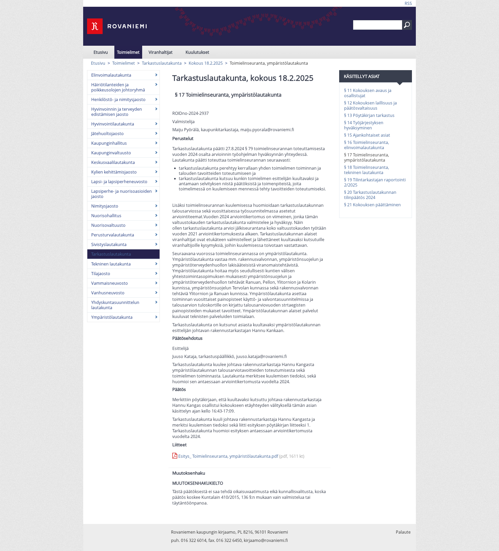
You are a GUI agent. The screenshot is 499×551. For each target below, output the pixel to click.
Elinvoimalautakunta (111, 75)
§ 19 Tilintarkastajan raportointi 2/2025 (375, 182)
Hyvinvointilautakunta (112, 124)
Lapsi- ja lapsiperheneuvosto (119, 181)
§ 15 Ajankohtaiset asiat (367, 135)
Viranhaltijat (161, 52)
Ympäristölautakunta (112, 317)
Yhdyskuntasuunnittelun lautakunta (115, 305)
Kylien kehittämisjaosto (114, 172)
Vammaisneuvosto (109, 283)
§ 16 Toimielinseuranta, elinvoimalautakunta (366, 145)
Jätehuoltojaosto (107, 133)
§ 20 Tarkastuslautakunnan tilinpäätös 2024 (370, 195)
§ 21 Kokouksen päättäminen (372, 204)
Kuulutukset (197, 52)
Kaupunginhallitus (109, 143)
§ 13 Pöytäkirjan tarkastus (369, 115)
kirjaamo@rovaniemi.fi (266, 540)
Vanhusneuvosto (107, 293)
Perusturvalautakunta (112, 235)
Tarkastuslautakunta (162, 63)
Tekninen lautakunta (111, 264)
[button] (407, 25)
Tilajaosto (100, 273)
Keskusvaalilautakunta (113, 162)
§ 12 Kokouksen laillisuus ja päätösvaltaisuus (370, 105)
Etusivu (101, 52)
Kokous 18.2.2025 (206, 63)
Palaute (403, 532)
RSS (408, 3)
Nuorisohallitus (106, 215)
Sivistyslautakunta (109, 244)
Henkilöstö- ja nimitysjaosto (118, 99)
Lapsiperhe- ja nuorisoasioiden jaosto (121, 193)
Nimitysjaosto (104, 206)
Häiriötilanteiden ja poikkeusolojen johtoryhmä (118, 87)
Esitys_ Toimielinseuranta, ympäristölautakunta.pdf (240, 456)
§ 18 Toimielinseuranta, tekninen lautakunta (366, 170)
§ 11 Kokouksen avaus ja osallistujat (367, 93)
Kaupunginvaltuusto (111, 153)
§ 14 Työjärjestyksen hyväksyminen (363, 125)
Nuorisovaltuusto (108, 225)
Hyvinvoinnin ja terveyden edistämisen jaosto (116, 111)
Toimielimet (128, 52)
